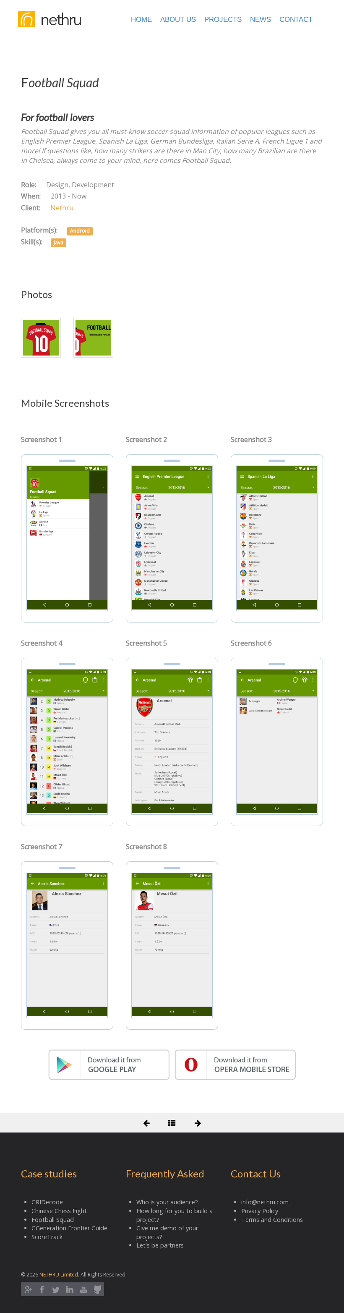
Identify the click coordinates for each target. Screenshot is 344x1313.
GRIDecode (47, 1202)
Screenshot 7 (41, 846)
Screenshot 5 (146, 643)
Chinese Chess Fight (59, 1211)
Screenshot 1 (41, 439)
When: (31, 196)
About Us (178, 19)
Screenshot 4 (41, 643)
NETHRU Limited (58, 1274)
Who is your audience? (167, 1202)
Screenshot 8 (146, 846)
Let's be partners (160, 1245)
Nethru (61, 207)
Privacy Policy (259, 1211)
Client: (30, 207)
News (260, 19)
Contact (296, 19)
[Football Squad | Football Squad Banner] (93, 337)
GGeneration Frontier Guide (69, 1228)
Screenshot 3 (251, 439)
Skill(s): (31, 241)
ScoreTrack (47, 1237)
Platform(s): (39, 230)
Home (141, 19)
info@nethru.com (265, 1202)
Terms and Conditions (272, 1220)
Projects (223, 19)
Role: (28, 184)
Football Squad (52, 1220)
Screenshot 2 (146, 439)
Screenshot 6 (251, 643)
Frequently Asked (165, 1173)
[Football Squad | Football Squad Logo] (41, 337)
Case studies (49, 1173)
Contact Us (256, 1173)
